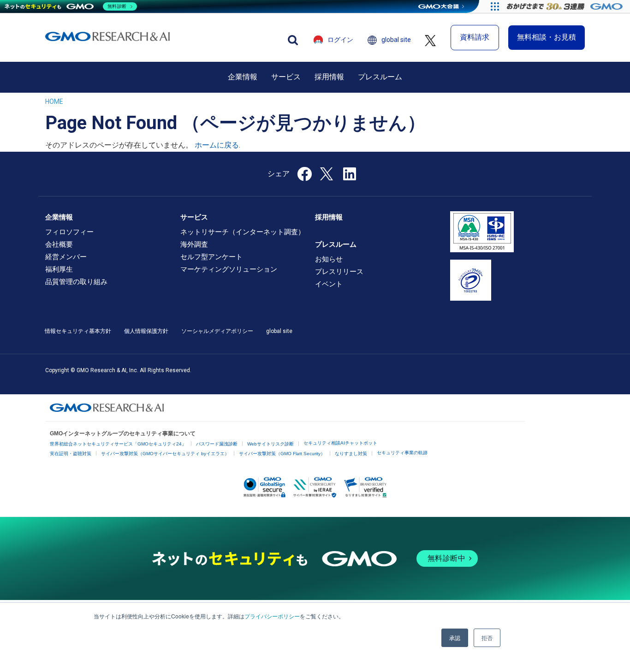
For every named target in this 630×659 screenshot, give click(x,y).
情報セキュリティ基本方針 (78, 331)
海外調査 (194, 244)
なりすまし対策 (351, 453)
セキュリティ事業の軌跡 (402, 452)
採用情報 (329, 76)
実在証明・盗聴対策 (70, 453)
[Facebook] (304, 176)
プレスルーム (380, 76)
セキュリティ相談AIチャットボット (340, 442)
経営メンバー (66, 257)
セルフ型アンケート (211, 257)
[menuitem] (242, 77)
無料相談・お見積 (546, 37)
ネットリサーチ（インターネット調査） (242, 232)
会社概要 (59, 244)
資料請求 (474, 37)
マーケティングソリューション (228, 269)
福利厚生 (59, 269)
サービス (286, 76)
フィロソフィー (69, 232)
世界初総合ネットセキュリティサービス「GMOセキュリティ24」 (118, 443)
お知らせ (329, 259)
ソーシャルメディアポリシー (217, 331)
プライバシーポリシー (272, 616)
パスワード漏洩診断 (217, 443)
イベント (329, 284)
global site (396, 39)
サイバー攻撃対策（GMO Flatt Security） (282, 453)
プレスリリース (339, 271)
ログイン (340, 39)
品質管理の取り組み (76, 282)
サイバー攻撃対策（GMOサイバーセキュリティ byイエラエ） (165, 453)
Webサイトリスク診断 (270, 443)
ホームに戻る (217, 145)
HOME (54, 101)
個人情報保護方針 (146, 331)
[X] (327, 172)
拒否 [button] (487, 637)
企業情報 (242, 76)
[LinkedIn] (349, 176)
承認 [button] (454, 637)
